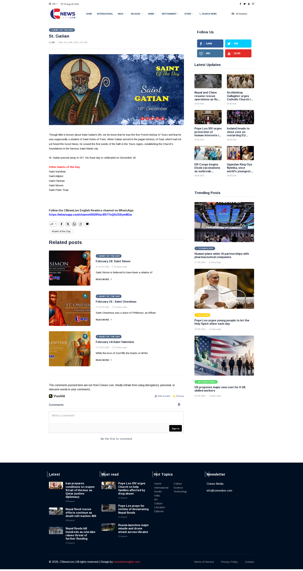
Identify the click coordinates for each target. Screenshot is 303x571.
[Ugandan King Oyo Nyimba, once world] (240, 153)
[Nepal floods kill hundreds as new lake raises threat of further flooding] (56, 534)
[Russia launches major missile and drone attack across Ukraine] (109, 530)
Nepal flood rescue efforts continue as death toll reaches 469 (81, 512)
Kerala (157, 491)
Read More (102, 279)
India (120, 14)
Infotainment (169, 14)
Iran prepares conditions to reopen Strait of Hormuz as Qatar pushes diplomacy (80, 490)
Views (151, 14)
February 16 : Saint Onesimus (116, 301)
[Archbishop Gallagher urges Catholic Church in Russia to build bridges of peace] (240, 81)
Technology (180, 491)
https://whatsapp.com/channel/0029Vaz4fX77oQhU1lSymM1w (90, 214)
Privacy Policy (229, 561)
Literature (159, 507)
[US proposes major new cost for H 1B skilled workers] (224, 356)
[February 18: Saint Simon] (69, 268)
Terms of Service (204, 561)
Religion (135, 14)
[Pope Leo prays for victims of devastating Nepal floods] (109, 511)
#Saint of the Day (61, 231)
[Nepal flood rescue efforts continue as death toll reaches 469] (56, 514)
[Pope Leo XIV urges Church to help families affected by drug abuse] (109, 489)
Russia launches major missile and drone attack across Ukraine (133, 528)
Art (155, 499)
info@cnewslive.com (219, 490)
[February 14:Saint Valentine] (69, 348)
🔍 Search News (208, 14)
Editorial (158, 511)
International (105, 14)
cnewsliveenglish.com (126, 561)
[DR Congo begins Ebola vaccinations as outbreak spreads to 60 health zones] (208, 153)
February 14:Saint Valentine (115, 341)
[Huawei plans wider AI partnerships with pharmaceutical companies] (224, 222)
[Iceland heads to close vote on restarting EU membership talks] (240, 117)
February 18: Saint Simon (113, 261)
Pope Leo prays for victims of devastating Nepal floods (133, 509)
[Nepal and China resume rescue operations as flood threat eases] (208, 81)
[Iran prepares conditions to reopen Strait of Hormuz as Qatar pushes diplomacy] (56, 489)
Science (178, 487)
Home (89, 14)
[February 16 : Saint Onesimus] (69, 308)
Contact (249, 561)
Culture (158, 503)
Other (187, 14)
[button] (53, 4)
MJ (53, 42)
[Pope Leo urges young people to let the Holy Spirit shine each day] (224, 289)
